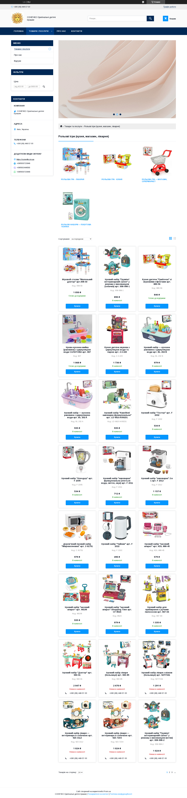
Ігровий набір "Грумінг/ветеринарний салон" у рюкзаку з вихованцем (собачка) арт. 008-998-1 (117, 283)
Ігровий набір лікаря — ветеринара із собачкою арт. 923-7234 (117, 735)
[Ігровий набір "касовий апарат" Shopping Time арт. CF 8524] (117, 588)
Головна (19, 31)
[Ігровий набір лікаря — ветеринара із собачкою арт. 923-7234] (117, 714)
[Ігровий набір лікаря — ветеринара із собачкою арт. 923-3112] (77, 714)
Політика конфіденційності (121, 794)
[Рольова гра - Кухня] (117, 161)
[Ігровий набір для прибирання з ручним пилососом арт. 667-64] (157, 588)
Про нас (61, 31)
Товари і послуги (39, 31)
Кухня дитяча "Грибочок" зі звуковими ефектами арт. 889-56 (157, 281)
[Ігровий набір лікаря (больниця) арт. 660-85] (117, 654)
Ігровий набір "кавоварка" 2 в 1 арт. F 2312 (157, 479)
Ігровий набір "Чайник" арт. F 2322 (117, 545)
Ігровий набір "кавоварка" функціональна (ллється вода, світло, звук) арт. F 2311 (117, 480)
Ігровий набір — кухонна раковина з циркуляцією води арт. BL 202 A (77, 415)
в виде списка (174, 239)
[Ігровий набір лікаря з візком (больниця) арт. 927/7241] (157, 654)
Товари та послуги (73, 126)
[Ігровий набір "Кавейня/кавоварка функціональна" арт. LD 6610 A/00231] (117, 394)
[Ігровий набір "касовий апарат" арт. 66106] (77, 588)
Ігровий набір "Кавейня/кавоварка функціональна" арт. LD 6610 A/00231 (117, 415)
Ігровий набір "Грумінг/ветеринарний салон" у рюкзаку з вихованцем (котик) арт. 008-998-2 (157, 736)
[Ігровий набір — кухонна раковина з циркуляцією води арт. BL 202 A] (77, 394)
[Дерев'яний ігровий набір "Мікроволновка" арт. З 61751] (77, 525)
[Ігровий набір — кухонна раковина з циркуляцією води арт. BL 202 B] (157, 329)
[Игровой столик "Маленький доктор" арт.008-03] (77, 261)
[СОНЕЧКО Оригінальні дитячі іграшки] (17, 23)
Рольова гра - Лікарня (72, 179)
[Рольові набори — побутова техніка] (76, 206)
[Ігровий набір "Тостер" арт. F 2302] (157, 394)
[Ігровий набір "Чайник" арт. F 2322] (117, 525)
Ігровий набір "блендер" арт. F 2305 (77, 479)
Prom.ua (107, 791)
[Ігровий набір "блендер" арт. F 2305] (77, 460)
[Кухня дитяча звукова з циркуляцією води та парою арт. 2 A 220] (117, 329)
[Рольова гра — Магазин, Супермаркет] (157, 161)
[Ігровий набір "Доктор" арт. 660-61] (77, 654)
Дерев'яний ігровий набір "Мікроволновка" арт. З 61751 (77, 545)
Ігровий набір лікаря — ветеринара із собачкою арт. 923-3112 (77, 735)
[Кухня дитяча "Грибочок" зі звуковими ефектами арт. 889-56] (157, 261)
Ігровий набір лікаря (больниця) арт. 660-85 (117, 673)
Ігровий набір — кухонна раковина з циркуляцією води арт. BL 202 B (157, 349)
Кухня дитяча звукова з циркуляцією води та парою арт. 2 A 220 (117, 349)
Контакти (76, 31)
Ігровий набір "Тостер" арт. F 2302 (157, 414)
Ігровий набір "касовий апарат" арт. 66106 (77, 608)
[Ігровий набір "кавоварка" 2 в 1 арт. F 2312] (157, 460)
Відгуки (17, 61)
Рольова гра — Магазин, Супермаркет (154, 180)
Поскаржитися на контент (98, 794)
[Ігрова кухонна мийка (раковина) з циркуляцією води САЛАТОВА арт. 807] (77, 329)
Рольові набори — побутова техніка (76, 226)
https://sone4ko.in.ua (25, 159)
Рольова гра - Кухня (112, 179)
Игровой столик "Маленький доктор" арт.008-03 (77, 280)
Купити (77, 306)
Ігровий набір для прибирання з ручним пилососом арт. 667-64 (157, 609)
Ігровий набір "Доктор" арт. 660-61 (77, 673)
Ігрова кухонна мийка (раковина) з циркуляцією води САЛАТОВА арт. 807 (77, 349)
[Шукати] (150, 18)
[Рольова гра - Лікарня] (76, 161)
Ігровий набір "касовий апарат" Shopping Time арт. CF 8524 (117, 609)
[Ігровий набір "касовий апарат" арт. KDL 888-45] (157, 525)
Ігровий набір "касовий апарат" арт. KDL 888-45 (157, 545)
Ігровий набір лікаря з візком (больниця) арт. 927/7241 (157, 673)
